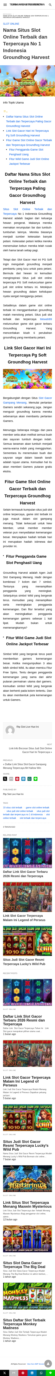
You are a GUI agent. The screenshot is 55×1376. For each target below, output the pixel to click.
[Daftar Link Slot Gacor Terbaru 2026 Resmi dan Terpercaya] (27, 853)
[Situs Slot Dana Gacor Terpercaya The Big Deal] (27, 1238)
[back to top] (48, 1364)
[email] (13, 1373)
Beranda (7, 14)
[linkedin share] (23, 779)
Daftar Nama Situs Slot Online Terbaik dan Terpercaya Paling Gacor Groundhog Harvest (28, 121)
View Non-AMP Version (35, 1364)
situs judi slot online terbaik (20, 811)
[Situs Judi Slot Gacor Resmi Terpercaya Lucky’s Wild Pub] (27, 941)
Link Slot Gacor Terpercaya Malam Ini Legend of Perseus (26, 1081)
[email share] (11, 779)
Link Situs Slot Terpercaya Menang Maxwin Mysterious (27, 1204)
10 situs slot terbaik (12, 807)
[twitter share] (5, 779)
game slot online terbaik (37, 807)
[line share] (35, 779)
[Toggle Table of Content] (5, 111)
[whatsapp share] (29, 779)
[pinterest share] (17, 779)
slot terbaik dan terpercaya (33, 818)
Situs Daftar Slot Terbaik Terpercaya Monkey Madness (24, 1324)
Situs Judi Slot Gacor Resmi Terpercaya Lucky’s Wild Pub (25, 1145)
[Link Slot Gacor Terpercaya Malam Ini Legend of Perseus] (27, 897)
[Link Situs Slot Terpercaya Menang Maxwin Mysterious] (27, 1178)
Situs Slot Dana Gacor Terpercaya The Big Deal (24, 1265)
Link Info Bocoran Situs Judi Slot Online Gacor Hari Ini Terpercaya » (30, 750)
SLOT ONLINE (11, 24)
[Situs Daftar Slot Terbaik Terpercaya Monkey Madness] (27, 1296)
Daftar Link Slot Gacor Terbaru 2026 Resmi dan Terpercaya (24, 1020)
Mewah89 (46, 319)
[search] (50, 4)
